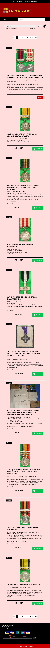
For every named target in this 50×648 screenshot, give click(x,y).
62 (33, 37)
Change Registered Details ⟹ (9, 628)
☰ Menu (5, 19)
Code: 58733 (10, 369)
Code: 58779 (10, 144)
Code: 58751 (10, 256)
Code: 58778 (10, 599)
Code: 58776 (10, 486)
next (36, 37)
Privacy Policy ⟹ (6, 626)
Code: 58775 (10, 203)
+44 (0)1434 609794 (18, 1)
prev (14, 37)
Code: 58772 (10, 428)
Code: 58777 (10, 543)
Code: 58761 (10, 92)
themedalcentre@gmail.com (30, 1)
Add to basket (39, 148)
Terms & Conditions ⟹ (7, 625)
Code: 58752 (10, 310)
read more (13, 90)
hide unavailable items (11, 28)
